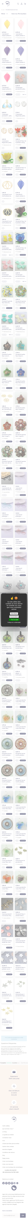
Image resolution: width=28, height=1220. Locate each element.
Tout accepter (14, 619)
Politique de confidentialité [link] (14, 622)
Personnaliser (14, 616)
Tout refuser (14, 613)
